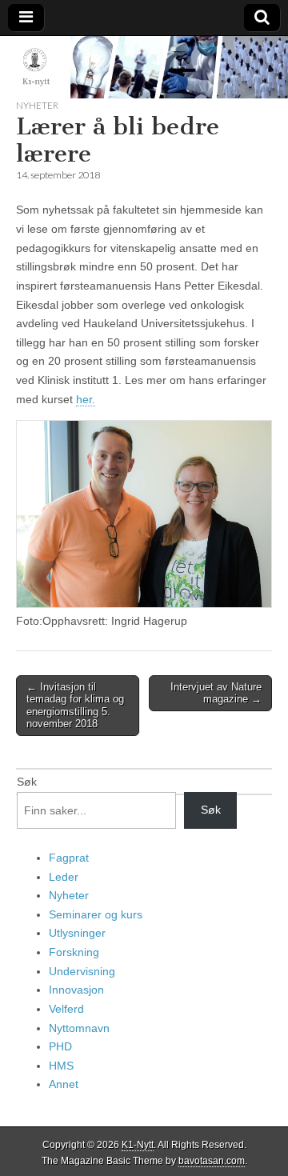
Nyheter (37, 105)
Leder (63, 876)
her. (85, 399)
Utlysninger (77, 932)
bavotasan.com (211, 1160)
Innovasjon (76, 989)
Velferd (66, 1008)
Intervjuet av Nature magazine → (216, 693)
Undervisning (82, 971)
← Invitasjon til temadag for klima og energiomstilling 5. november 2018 (75, 705)
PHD (60, 1046)
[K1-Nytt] (144, 67)
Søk (27, 781)
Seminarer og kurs (95, 914)
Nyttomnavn (79, 1028)
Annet (63, 1084)
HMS (61, 1065)
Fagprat (69, 857)
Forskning (74, 952)
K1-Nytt (138, 1144)
